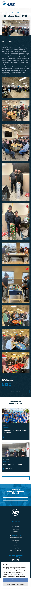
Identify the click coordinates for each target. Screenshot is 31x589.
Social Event (6, 427)
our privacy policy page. (17, 576)
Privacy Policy (15, 547)
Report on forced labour (15, 550)
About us (15, 524)
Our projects (15, 529)
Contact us (15, 531)
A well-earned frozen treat (12, 465)
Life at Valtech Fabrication (15, 537)
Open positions (15, 540)
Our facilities (15, 526)
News (15, 545)
